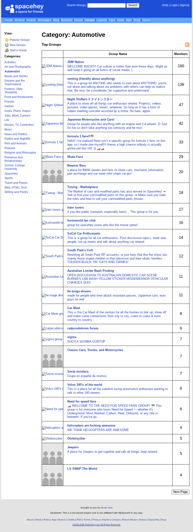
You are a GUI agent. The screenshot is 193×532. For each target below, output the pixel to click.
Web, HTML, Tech (15, 187)
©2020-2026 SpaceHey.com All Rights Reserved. (96, 525)
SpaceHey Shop (157, 519)
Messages (44, 20)
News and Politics (15, 134)
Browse (19, 20)
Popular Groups (19, 40)
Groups (90, 20)
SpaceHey (11, 173)
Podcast (9, 148)
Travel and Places (16, 182)
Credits (71, 519)
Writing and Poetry (16, 192)
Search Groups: (77, 5)
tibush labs (107, 507)
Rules (47, 519)
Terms (87, 519)
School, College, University (15, 167)
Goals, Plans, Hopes (17, 111)
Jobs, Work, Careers (17, 115)
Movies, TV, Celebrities (19, 124)
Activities (10, 62)
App (128, 20)
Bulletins (66, 20)
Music (8, 129)
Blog (56, 20)
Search (132, 5)
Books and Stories (16, 76)
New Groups (17, 45)
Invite (120, 20)
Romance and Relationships (13, 159)
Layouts (102, 20)
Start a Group (18, 50)
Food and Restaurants (18, 97)
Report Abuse (129, 519)
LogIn (174, 5)
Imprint (105, 519)
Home (9, 20)
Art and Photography (17, 66)
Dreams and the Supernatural (14, 82)
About (146, 20)
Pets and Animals (15, 143)
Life (6, 120)
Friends (9, 101)
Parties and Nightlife (17, 138)
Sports (8, 178)
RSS (79, 519)
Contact (116, 519)
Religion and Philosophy (20, 152)
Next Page (180, 492)
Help (165, 5)
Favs (112, 20)
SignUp (184, 5)
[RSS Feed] (187, 44)
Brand (61, 519)
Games (9, 106)
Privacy (96, 519)
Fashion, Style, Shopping (13, 90)
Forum (78, 20)
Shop (136, 20)
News (38, 519)
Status (142, 519)
